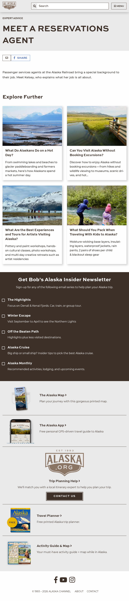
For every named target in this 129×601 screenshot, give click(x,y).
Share (21, 58)
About (79, 591)
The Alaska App (52, 425)
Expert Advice (13, 18)
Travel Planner (48, 515)
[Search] (34, 6)
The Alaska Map (52, 395)
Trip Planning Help (63, 481)
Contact (92, 591)
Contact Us (65, 496)
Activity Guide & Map (53, 546)
